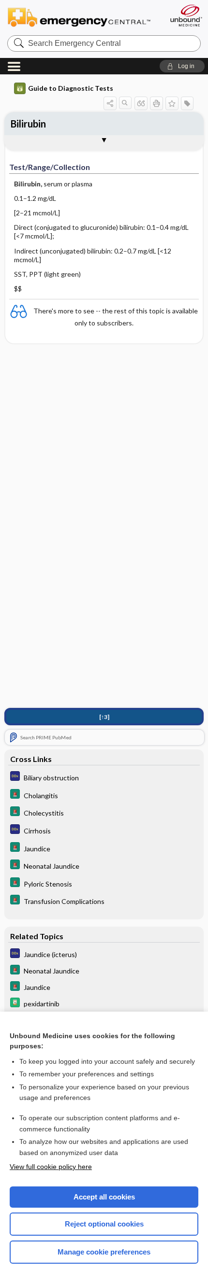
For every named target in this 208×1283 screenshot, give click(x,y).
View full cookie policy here (51, 1166)
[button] (182, 66)
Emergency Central (83, 17)
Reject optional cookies (104, 1224)
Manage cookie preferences (104, 1252)
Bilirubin (28, 123)
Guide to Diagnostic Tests (70, 88)
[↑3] (104, 716)
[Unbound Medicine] (185, 15)
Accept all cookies (104, 1197)
